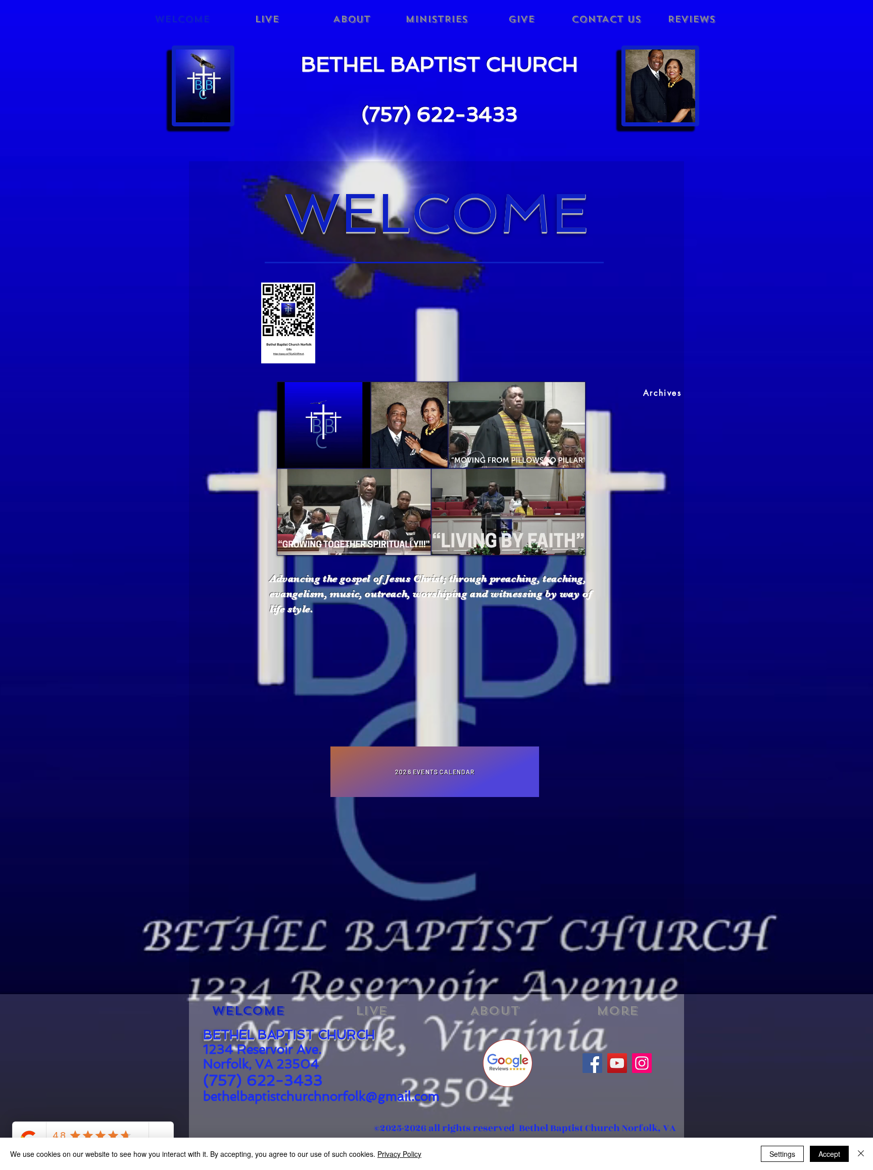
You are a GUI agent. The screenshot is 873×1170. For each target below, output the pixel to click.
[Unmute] (307, 541)
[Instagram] (642, 1063)
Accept (829, 1154)
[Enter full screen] (571, 541)
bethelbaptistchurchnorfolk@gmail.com (321, 1096)
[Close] (861, 1154)
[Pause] (290, 541)
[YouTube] (617, 1063)
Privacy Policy (399, 1154)
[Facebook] (592, 1063)
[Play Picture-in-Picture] (554, 541)
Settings (782, 1154)
